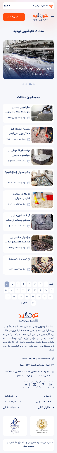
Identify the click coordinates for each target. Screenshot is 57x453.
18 (50, 297)
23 (21, 297)
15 (17, 290)
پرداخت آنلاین (9, 408)
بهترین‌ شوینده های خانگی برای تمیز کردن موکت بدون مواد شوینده (17, 131)
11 (40, 290)
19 (44, 297)
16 (11, 290)
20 (39, 297)
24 (14, 297)
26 (33, 303)
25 (8, 297)
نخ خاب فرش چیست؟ (19, 259)
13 (29, 290)
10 (46, 290)
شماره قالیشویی (10, 402)
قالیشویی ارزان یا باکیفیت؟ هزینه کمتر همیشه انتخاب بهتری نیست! (29, 69)
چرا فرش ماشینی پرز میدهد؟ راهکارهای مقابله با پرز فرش (17, 239)
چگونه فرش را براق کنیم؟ (17, 172)
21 (33, 297)
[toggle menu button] (51, 17)
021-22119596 (28, 359)
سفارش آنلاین (14, 17)
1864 (7, 6)
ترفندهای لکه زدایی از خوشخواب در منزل (19, 153)
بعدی (25, 303)
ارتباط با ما (9, 396)
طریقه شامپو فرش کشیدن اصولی (21, 196)
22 (27, 297)
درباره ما (47, 396)
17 (6, 290)
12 (35, 290)
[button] (33, 83)
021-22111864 (44, 359)
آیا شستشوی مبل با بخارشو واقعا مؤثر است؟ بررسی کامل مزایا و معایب (17, 218)
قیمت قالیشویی (43, 402)
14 (23, 290)
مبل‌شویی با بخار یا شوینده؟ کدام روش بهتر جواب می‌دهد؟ (18, 109)
